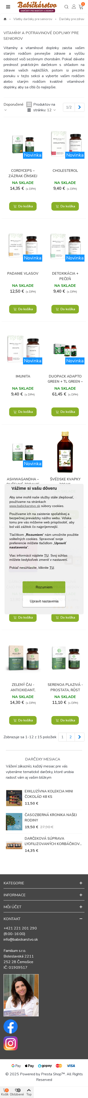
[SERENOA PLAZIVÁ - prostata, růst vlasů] (65, 658)
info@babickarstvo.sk (21, 939)
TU (46, 555)
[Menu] (8, 6)
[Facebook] (44, 1026)
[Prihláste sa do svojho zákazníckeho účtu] (74, 6)
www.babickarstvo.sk (24, 506)
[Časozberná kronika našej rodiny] (14, 821)
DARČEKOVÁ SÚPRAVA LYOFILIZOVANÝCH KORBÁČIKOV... (53, 841)
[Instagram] (44, 1043)
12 (50, 110)
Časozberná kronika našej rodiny (51, 818)
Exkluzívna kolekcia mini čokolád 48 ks (49, 794)
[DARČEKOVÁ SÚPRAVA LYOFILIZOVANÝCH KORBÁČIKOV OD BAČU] (14, 845)
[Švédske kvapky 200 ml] (65, 452)
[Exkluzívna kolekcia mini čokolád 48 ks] (14, 798)
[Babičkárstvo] (37, 7)
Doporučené (13, 104)
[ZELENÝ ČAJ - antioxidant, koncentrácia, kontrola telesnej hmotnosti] (23, 658)
